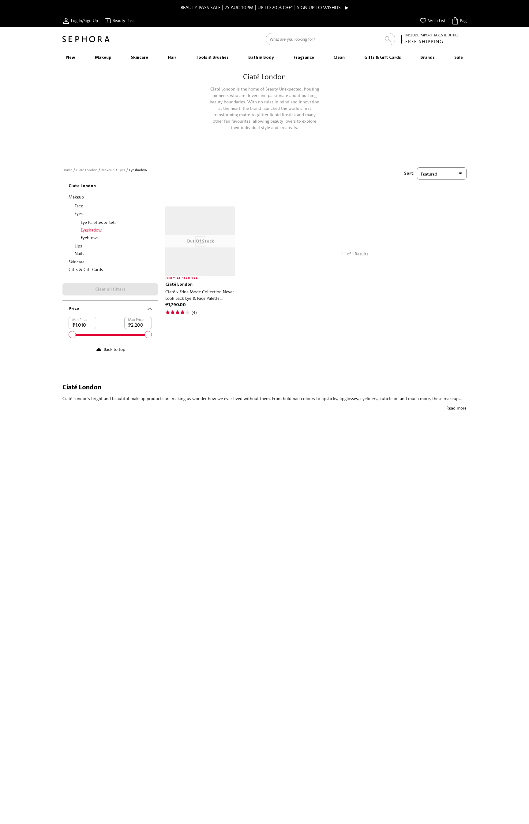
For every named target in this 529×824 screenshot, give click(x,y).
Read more (456, 407)
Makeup (107, 170)
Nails (79, 253)
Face (79, 205)
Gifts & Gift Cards (86, 269)
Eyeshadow (91, 229)
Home (67, 170)
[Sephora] (86, 39)
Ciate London (86, 170)
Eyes (121, 170)
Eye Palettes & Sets (98, 222)
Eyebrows (90, 237)
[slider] (72, 334)
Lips (78, 245)
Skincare (76, 261)
